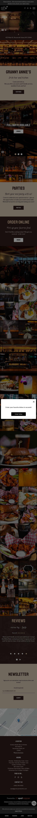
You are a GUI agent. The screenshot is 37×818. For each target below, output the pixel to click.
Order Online (18, 414)
